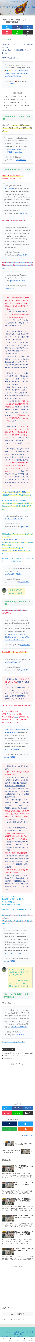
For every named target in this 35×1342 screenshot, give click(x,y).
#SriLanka (8, 73)
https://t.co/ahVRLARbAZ (13, 519)
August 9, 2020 (24, 527)
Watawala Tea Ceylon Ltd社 (11, 551)
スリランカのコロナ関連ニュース (16, 97)
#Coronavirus (17, 152)
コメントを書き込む (17, 1314)
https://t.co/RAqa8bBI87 (12, 662)
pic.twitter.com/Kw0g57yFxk (14, 640)
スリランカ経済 (8, 1058)
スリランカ (6, 1053)
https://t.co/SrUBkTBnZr (12, 574)
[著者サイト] (9, 1123)
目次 (14, 93)
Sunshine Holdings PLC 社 (11, 539)
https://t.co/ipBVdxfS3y (19, 1027)
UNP (8, 714)
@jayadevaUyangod (11, 732)
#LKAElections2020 (17, 70)
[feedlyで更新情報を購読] (9, 1129)
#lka (26, 70)
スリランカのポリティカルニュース (16, 102)
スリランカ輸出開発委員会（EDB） (14, 492)
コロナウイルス (17, 1053)
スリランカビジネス (22, 1056)
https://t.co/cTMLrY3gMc (12, 76)
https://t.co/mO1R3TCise (17, 281)
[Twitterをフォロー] (25, 1123)
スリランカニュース (9, 1049)
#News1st (22, 149)
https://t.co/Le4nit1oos (11, 749)
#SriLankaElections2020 (20, 73)
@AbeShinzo (9, 188)
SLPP (25, 297)
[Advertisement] (17, 1082)
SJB (16, 717)
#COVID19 (8, 152)
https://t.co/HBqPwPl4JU (12, 953)
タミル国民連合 (14, 783)
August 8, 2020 (9, 84)
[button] (31, 627)
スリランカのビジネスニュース (15, 99)
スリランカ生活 (28, 1053)
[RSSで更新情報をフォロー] (25, 1129)
